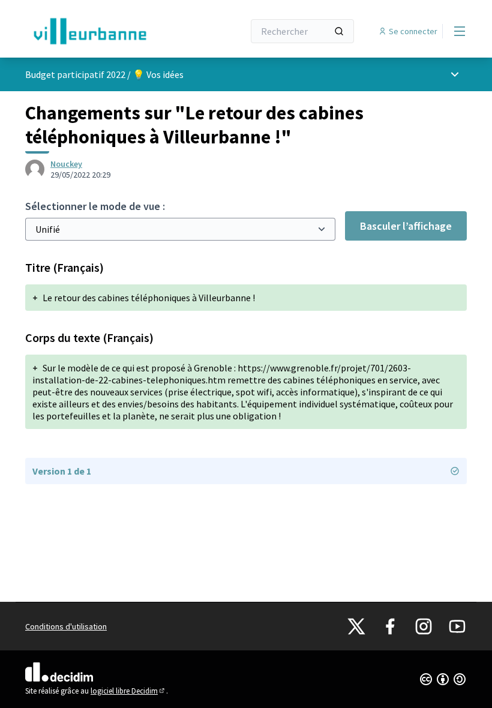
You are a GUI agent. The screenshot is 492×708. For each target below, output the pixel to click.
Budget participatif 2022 (75, 74)
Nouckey (66, 163)
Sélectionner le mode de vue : (95, 206)
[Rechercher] (339, 31)
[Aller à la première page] (105, 31)
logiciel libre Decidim (128, 691)
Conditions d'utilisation (66, 626)
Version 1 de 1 (61, 471)
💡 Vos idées (158, 74)
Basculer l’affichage (406, 226)
